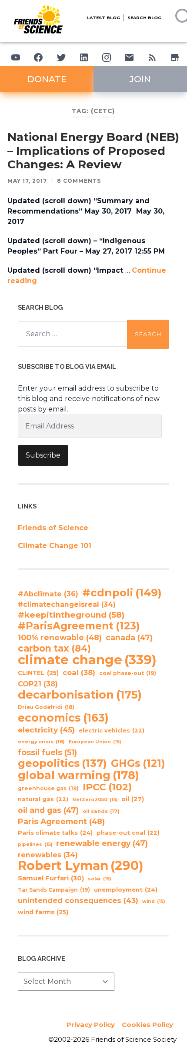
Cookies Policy (147, 1024)
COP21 (38, 683)
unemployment (125, 889)
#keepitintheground (71, 615)
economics (63, 717)
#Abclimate (48, 594)
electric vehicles (111, 730)
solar (99, 879)
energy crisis (41, 742)
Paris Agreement (61, 821)
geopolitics (62, 763)
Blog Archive (41, 958)
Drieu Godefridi (46, 707)
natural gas (43, 799)
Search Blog (144, 17)
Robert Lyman (81, 865)
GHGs (138, 763)
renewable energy (102, 843)
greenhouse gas (48, 788)
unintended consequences (78, 900)
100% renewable (60, 637)
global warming (78, 775)
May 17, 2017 (27, 180)
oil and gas (48, 810)
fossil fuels (47, 752)
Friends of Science (53, 528)
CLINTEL (38, 672)
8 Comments (79, 180)
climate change (87, 660)
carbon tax (54, 648)
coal (79, 672)
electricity (46, 729)
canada (129, 637)
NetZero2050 (94, 800)
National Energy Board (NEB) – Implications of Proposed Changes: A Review (93, 150)
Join (140, 79)
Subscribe (43, 455)
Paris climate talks (55, 832)
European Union (95, 742)
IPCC (107, 787)
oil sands (101, 811)
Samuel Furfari (51, 878)
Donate (47, 79)
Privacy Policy (91, 1024)
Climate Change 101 (54, 546)
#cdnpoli (122, 592)
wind (153, 901)
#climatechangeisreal (67, 604)
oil (132, 799)
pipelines (35, 844)
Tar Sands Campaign (54, 889)
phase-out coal (128, 832)
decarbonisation (80, 694)
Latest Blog (103, 17)
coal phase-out (127, 673)
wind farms (43, 912)
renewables (48, 855)
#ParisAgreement (79, 626)
